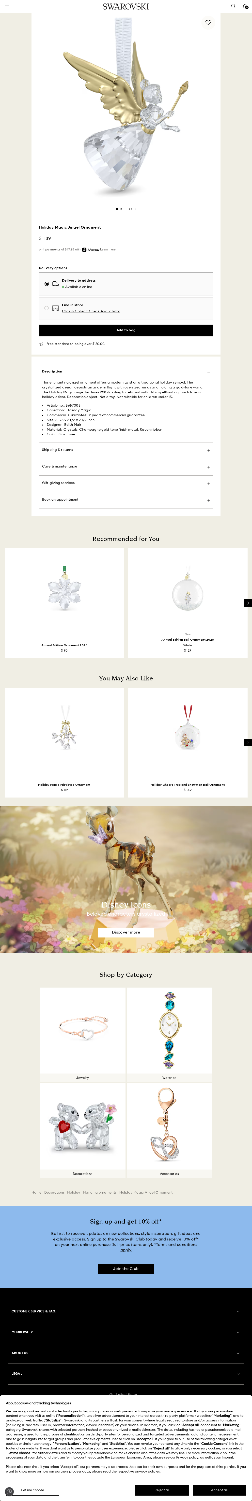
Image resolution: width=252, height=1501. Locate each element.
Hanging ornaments (100, 1192)
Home (37, 1192)
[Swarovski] (125, 6)
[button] (91, 311)
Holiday (73, 1192)
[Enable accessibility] (9, 1491)
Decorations (54, 1192)
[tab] (117, 209)
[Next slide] (248, 603)
